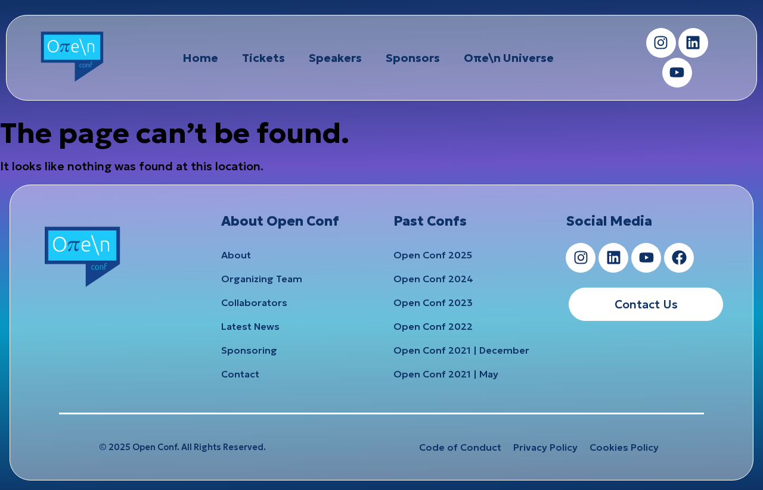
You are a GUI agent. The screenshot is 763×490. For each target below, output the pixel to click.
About (236, 255)
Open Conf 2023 (433, 302)
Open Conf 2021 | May (445, 374)
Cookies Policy (624, 447)
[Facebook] (679, 258)
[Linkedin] (693, 43)
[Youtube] (677, 73)
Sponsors (413, 58)
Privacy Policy (545, 447)
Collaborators (254, 302)
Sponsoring (249, 350)
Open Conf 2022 (433, 326)
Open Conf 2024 (433, 279)
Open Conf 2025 (432, 255)
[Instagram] (661, 43)
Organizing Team (261, 279)
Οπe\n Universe (509, 58)
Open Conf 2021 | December (461, 350)
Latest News (250, 326)
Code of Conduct (460, 447)
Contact (240, 374)
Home (200, 58)
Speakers (335, 58)
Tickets (263, 58)
